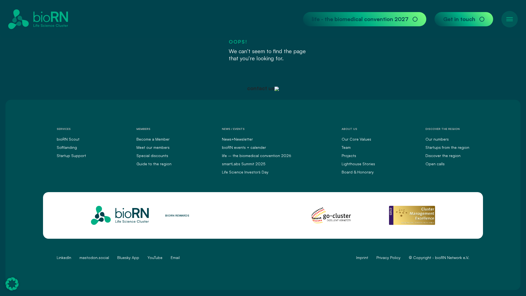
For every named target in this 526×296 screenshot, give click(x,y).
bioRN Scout (68, 139)
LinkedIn (64, 257)
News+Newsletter (237, 139)
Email (175, 257)
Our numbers (437, 139)
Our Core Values (356, 139)
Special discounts (152, 155)
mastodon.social (94, 257)
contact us (261, 88)
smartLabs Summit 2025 (243, 163)
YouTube (154, 257)
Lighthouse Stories (358, 163)
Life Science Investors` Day (245, 172)
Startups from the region (447, 147)
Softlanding (67, 147)
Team (346, 147)
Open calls (435, 163)
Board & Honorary (358, 172)
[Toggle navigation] (509, 19)
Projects (349, 155)
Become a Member (153, 139)
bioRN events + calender (244, 147)
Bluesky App (128, 257)
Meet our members (153, 147)
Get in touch (459, 19)
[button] (12, 284)
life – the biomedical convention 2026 (256, 155)
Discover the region (443, 155)
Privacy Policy (388, 257)
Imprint (362, 257)
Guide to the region (153, 163)
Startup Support (71, 155)
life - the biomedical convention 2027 (360, 19)
